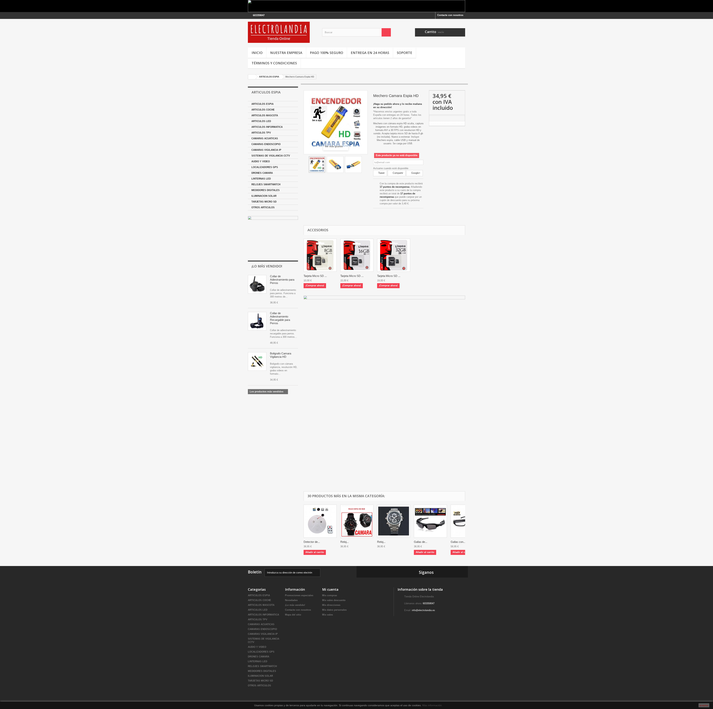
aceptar (703, 705)
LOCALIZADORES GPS (264, 167)
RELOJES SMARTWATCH (265, 184)
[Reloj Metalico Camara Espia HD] (393, 521)
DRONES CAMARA (262, 173)
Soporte (404, 52)
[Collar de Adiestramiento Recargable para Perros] (257, 321)
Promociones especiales (299, 595)
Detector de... (312, 541)
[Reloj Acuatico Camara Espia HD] (356, 521)
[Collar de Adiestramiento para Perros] (257, 284)
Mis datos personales (334, 609)
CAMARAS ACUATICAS (264, 138)
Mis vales (327, 614)
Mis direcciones (331, 605)
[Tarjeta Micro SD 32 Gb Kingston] (393, 255)
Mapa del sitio (293, 614)
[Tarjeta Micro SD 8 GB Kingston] (320, 255)
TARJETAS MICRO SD (263, 201)
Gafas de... (420, 541)
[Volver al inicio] (251, 77)
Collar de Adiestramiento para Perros (282, 279)
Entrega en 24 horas (370, 52)
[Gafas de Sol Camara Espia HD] (430, 521)
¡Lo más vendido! (267, 266)
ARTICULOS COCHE (263, 109)
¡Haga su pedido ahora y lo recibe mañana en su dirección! (397, 106)
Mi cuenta (330, 589)
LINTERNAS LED (261, 178)
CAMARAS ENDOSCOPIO (266, 144)
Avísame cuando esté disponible (390, 168)
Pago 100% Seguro (326, 52)
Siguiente (365, 165)
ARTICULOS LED (261, 121)
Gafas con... (458, 541)
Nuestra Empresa (286, 52)
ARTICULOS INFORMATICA (267, 127)
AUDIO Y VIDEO (260, 161)
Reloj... (344, 541)
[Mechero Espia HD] (317, 164)
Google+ (415, 173)
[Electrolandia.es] (282, 32)
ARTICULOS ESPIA (262, 104)
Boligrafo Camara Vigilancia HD (280, 355)
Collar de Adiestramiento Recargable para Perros (280, 318)
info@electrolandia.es (423, 610)
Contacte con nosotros (450, 15)
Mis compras (329, 595)
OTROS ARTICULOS (263, 207)
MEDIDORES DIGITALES (265, 190)
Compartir (397, 173)
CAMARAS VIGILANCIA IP (266, 150)
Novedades (291, 600)
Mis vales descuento (334, 600)
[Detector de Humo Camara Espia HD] (320, 521)
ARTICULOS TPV (261, 132)
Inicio (257, 52)
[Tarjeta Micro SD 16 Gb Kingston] (356, 255)
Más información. (432, 705)
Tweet (381, 173)
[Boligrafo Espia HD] (257, 361)
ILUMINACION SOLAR (263, 196)
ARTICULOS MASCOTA (264, 115)
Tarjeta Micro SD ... (315, 275)
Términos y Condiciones (274, 63)
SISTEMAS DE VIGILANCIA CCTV (270, 155)
